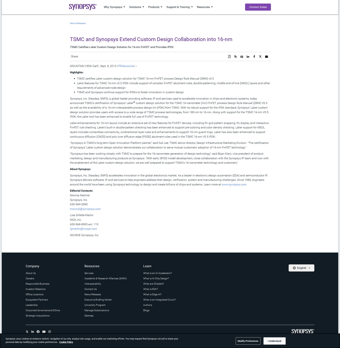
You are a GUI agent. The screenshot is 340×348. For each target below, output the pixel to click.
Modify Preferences (248, 341)
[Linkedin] (32, 331)
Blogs (146, 310)
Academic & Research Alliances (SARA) (105, 278)
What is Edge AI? (152, 294)
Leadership (32, 305)
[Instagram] (49, 331)
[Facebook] (38, 331)
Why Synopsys (113, 7)
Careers (30, 278)
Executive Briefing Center (98, 299)
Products (153, 7)
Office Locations (34, 294)
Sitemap (89, 315)
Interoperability (92, 283)
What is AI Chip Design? (156, 278)
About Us (31, 273)
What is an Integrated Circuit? (159, 299)
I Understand (274, 341)
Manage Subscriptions (96, 310)
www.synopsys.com (234, 184)
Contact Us (90, 289)
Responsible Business (37, 283)
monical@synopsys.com (85, 209)
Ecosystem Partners (37, 299)
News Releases (78, 23)
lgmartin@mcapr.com (83, 228)
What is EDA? (150, 289)
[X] (27, 331)
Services (89, 273)
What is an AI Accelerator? (157, 273)
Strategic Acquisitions (38, 315)
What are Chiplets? (153, 283)
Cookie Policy (66, 342)
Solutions (135, 7)
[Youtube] (44, 331)
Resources (203, 7)
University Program (95, 305)
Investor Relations (36, 289)
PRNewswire (126, 66)
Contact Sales (258, 7)
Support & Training (178, 7)
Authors (147, 305)
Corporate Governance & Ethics (43, 310)
